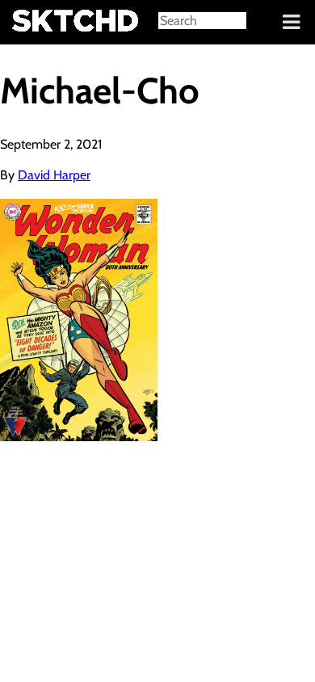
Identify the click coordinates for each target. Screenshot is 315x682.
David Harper (54, 175)
